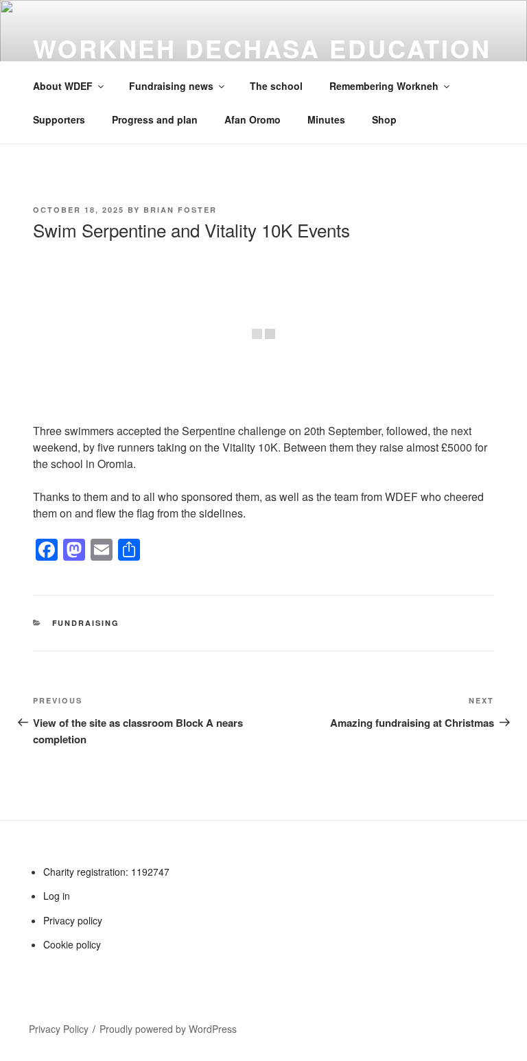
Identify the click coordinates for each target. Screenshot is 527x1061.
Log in (56, 895)
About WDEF (63, 86)
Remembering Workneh (383, 86)
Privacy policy (72, 920)
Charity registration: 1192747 (106, 871)
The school (276, 86)
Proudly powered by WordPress (168, 1029)
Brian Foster (180, 210)
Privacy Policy (59, 1029)
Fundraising (86, 623)
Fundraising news (171, 86)
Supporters (59, 119)
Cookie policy (72, 944)
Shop (384, 119)
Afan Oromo (252, 119)
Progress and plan (155, 119)
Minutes (326, 119)
